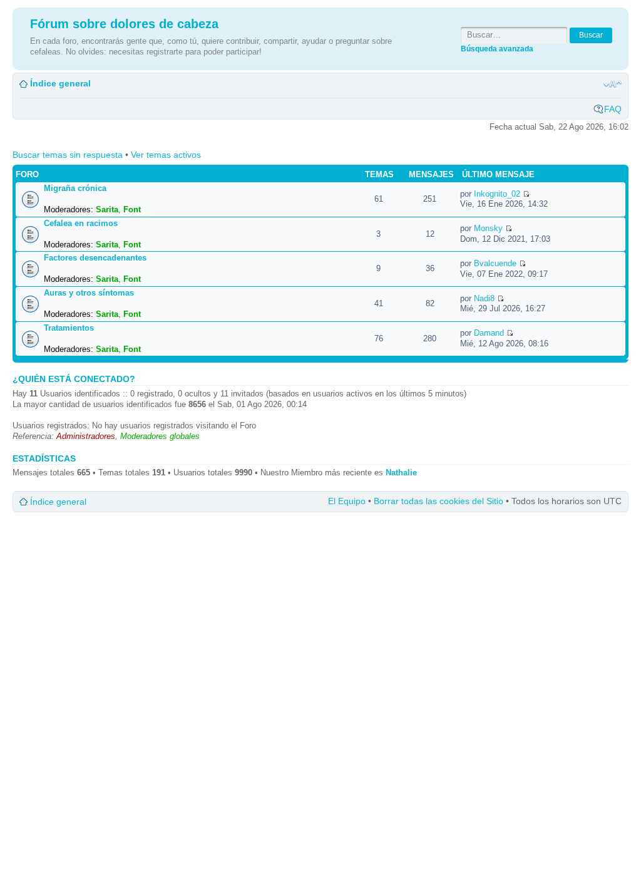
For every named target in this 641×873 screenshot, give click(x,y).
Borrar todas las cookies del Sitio (438, 501)
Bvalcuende (495, 263)
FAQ (613, 109)
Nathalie (401, 472)
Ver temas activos (166, 155)
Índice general (60, 83)
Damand (489, 333)
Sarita (107, 209)
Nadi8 (484, 298)
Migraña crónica (75, 188)
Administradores (85, 436)
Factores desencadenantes (95, 257)
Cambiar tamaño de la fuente (612, 84)
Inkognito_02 (497, 194)
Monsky (488, 228)
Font (132, 209)
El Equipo (347, 501)
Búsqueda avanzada (497, 48)
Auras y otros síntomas (89, 292)
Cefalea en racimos (81, 223)
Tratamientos (69, 328)
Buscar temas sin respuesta (68, 155)
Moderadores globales (160, 436)
